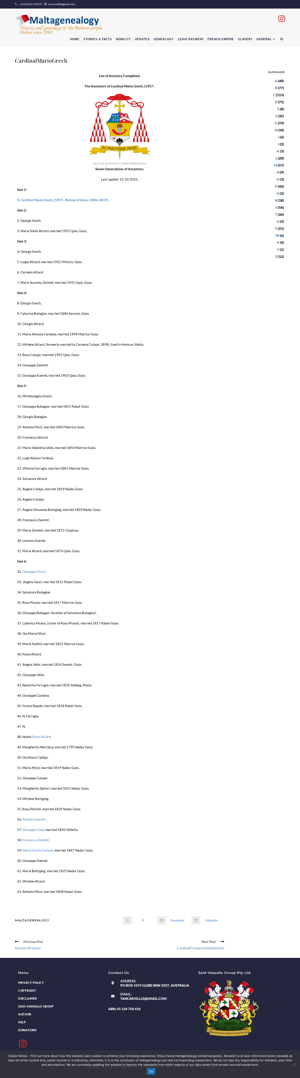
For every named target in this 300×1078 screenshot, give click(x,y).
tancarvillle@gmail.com (143, 998)
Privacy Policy (31, 982)
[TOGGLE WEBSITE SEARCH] (281, 39)
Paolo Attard (41, 737)
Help (22, 1022)
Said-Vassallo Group (35, 1006)
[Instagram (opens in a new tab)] (282, 18)
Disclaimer (27, 998)
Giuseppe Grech (33, 571)
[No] (294, 1064)
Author (24, 1014)
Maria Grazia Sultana (37, 850)
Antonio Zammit (34, 819)
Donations (27, 1030)
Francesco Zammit (35, 840)
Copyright (27, 990)
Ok (151, 1071)
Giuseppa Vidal (33, 830)
